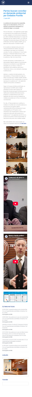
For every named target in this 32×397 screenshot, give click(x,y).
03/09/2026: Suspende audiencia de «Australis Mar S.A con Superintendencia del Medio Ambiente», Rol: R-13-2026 (14, 311)
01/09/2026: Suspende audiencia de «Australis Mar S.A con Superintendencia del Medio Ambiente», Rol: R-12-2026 (14, 347)
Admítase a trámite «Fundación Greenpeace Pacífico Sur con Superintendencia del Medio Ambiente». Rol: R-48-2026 (15, 326)
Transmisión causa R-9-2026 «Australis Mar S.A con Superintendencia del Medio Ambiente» (15, 340)
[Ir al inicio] (3, 3)
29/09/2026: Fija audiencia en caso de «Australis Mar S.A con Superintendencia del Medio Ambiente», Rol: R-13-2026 (15, 318)
